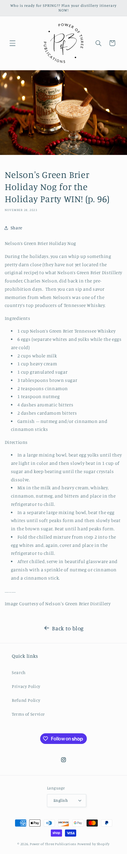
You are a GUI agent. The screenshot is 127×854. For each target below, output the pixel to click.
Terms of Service (28, 713)
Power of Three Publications (53, 844)
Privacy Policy (26, 686)
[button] (12, 43)
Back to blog (68, 628)
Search (19, 672)
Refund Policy (26, 700)
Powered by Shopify (93, 844)
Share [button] (16, 227)
